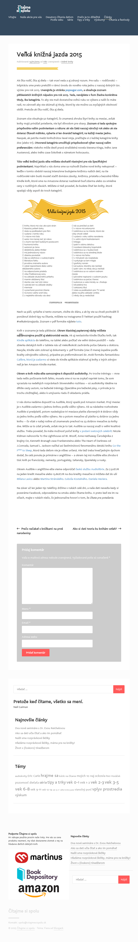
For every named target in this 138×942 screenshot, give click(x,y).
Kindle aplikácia (26, 340)
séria (43, 782)
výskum (21, 795)
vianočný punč (83, 789)
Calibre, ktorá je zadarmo (31, 359)
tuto (78, 321)
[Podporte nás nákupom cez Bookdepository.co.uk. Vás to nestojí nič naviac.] (38, 874)
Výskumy (99, 19)
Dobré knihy (67, 61)
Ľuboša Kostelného (76, 479)
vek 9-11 (35, 789)
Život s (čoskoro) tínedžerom (32, 748)
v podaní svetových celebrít (95, 431)
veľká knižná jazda (67, 790)
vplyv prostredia (107, 789)
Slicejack (58, 928)
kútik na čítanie (67, 776)
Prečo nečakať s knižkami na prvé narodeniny (40, 531)
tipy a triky (56, 782)
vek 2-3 (97, 782)
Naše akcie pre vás (31, 17)
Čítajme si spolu (23, 911)
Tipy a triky (83, 19)
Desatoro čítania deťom (59, 17)
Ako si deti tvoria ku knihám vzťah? (95, 529)
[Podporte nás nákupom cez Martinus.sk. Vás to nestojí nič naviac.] (38, 857)
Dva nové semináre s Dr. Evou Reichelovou (40, 728)
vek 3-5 (112, 782)
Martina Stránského (51, 479)
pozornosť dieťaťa (27, 783)
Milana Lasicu (25, 479)
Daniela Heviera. (98, 479)
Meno (26, 609)
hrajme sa (49, 775)
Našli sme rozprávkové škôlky (32, 738)
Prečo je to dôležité (88, 17)
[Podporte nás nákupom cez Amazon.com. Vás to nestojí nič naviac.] (38, 891)
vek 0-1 (72, 782)
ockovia (100, 776)
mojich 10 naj (85, 776)
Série (70, 19)
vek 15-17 (56, 790)
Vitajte (12, 17)
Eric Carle (34, 776)
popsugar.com (73, 90)
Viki (45, 61)
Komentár (28, 565)
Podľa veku (56, 19)
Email (26, 622)
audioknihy (21, 776)
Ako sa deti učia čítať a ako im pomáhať (38, 733)
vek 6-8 (22, 789)
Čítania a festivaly (119, 19)
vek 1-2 (85, 782)
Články (108, 17)
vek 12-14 (47, 789)
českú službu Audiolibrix (90, 469)
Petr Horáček (113, 776)
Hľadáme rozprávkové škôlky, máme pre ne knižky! (45, 743)
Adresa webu (29, 637)
